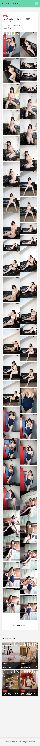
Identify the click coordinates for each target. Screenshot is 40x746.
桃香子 (10, 28)
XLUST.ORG (10, 3)
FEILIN (5, 16)
